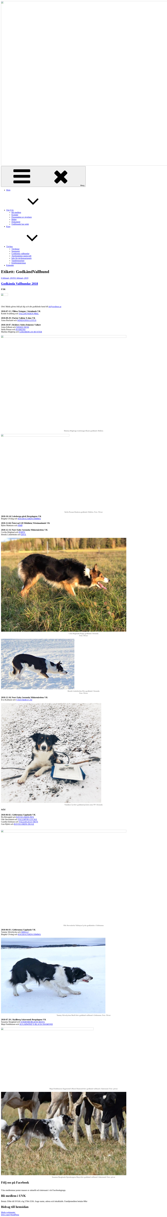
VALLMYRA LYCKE (27, 819)
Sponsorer (15, 251)
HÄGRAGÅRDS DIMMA (29, 519)
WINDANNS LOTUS (26, 320)
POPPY (22, 532)
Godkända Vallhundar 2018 (19, 283)
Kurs (8, 226)
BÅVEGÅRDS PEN (25, 817)
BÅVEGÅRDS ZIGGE (24, 824)
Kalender (10, 265)
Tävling (9, 246)
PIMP (20, 525)
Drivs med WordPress (10, 1215)
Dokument (15, 222)
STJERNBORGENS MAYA (32, 1022)
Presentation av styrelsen (21, 217)
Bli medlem (16, 212)
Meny (82, 185)
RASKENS (20, 329)
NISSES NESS (22, 327)
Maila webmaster (8, 1212)
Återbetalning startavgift (21, 256)
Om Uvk (10, 210)
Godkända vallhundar (20, 253)
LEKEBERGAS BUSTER (30, 332)
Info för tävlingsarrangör (21, 258)
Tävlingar (15, 249)
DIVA (23, 534)
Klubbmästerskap (18, 263)
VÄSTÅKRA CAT (24, 700)
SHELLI (24, 932)
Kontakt (14, 215)
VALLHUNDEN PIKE (29, 313)
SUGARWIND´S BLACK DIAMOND (36, 1024)
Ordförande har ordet (20, 224)
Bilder (14, 219)
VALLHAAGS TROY (28, 822)
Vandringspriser (17, 260)
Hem (8, 190)
